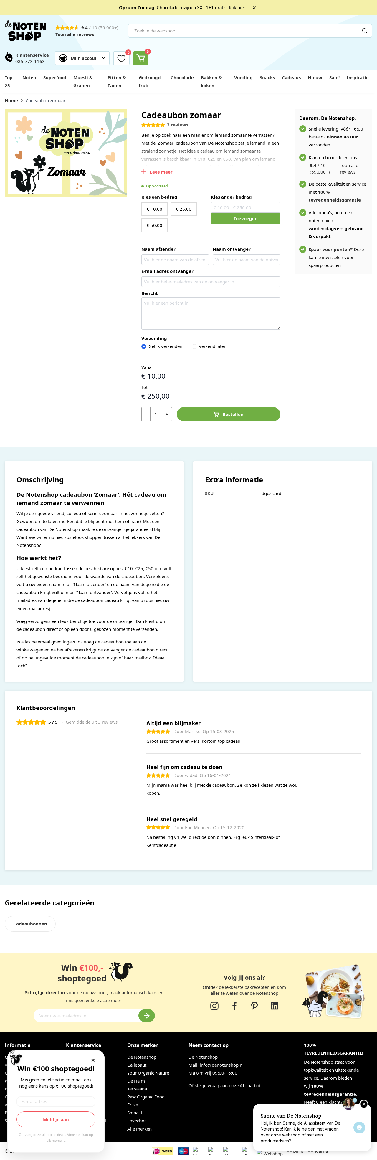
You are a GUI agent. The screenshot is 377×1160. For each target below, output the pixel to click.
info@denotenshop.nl (222, 1065)
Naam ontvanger (232, 249)
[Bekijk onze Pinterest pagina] (254, 1006)
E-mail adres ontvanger (167, 271)
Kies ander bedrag (231, 197)
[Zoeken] (364, 30)
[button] (82, 58)
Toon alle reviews (74, 34)
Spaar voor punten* (331, 249)
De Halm (136, 1081)
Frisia (132, 1105)
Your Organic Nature (148, 1073)
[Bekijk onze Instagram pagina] (214, 1006)
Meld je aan (56, 1119)
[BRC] (239, 1154)
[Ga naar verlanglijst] (121, 58)
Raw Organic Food (146, 1097)
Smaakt (134, 1113)
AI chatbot (250, 1085)
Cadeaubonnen (30, 924)
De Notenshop (141, 1057)
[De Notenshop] (25, 31)
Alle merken (139, 1129)
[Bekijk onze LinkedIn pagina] (274, 1006)
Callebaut (136, 1065)
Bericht (149, 293)
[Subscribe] (146, 1015)
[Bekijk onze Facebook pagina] (234, 1006)
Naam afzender (158, 249)
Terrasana (137, 1089)
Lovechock (138, 1120)
